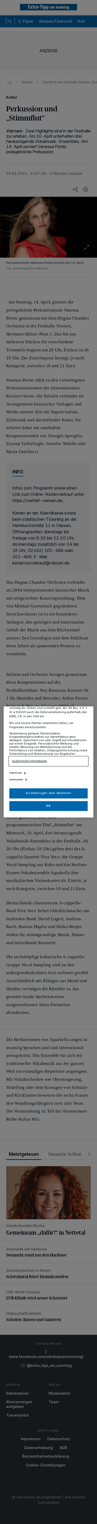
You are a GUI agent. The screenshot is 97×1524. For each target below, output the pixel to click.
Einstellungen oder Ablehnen (48, 793)
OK (48, 806)
